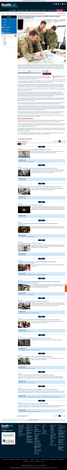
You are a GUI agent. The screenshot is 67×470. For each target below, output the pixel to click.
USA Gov (31, 461)
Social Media (6, 29)
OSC (42, 461)
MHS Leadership (20, 426)
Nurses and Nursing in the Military (41, 274)
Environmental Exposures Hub (36, 436)
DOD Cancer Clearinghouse (36, 429)
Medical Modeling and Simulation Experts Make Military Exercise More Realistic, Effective (38, 389)
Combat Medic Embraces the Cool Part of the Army (29, 243)
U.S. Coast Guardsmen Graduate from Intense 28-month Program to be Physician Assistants (38, 319)
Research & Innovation (37, 451)
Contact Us (20, 435)
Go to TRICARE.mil (61, 426)
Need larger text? (62, 13)
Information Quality (52, 459)
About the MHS (12, 10)
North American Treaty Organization (44, 82)
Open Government (60, 459)
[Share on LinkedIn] (46, 71)
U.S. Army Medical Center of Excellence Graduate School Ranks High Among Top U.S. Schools (39, 186)
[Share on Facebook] (43, 71)
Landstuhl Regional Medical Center (22, 102)
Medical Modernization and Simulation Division (34, 396)
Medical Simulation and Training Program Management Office (51, 396)
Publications (52, 442)
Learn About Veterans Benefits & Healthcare (61, 437)
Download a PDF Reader (44, 467)
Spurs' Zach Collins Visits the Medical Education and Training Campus (34, 338)
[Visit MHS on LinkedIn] (56, 4)
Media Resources (7, 32)
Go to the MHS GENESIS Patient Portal (61, 431)
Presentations (52, 440)
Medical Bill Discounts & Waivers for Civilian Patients (37, 447)
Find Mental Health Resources (61, 442)
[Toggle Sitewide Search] (64, 10)
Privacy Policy (11, 459)
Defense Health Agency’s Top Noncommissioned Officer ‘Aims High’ (33, 403)
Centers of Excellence (37, 443)
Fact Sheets (52, 431)
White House (37, 461)
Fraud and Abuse (24, 459)
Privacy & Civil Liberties (37, 449)
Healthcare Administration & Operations (36, 438)
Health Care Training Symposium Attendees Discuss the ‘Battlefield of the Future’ (36, 375)
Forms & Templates (53, 434)
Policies (51, 439)
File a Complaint (60, 450)
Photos (5, 22)
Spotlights (5, 43)
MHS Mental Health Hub (37, 433)
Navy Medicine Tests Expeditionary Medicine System (30, 205)
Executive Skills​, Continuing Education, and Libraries (29, 436)
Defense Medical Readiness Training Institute (25, 411)
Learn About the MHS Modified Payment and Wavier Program (61, 433)
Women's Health (36, 453)
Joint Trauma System (38, 85)
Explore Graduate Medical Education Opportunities (61, 447)
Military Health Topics (34, 10)
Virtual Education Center (30, 161)
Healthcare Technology (37, 444)
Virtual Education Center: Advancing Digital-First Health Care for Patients (34, 149)
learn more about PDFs (52, 467)
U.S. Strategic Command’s (40, 134)
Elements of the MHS (21, 427)
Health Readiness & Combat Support (37, 441)
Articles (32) (24, 143)
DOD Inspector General (43, 459)
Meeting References (53, 437)
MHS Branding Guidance (21, 434)
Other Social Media (47, 73)
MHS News (43, 10)
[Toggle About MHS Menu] (15, 10)
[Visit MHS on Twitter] (60, 4)
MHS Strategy (20, 429)
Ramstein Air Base (51, 107)
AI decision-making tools (30, 116)
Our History (20, 331)
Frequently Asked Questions (52, 436)
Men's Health (36, 452)
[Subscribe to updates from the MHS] (64, 4)
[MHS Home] (8, 428)
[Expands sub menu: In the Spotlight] (2, 27)
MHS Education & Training (22, 10)
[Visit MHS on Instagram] (54, 4)
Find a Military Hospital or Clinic (61, 428)
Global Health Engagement (31, 382)
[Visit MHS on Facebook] (58, 4)
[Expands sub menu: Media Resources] (2, 32)
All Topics (35, 427)
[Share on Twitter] (44, 71)
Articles (5, 19)
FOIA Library (52, 432)
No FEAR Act (18, 459)
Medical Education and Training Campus (24, 312)
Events (4, 39)
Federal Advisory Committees (20, 431)
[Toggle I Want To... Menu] (61, 10)
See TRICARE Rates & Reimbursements (61, 440)
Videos (5, 25)
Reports (51, 443)
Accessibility (31, 459)
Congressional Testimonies (52, 429)
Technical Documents (53, 445)
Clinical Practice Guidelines (52, 427)
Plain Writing (25, 461)
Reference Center (51, 10)
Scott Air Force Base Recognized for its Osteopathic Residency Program (34, 356)
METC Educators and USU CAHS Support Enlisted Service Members (33, 301)
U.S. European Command (25, 81)
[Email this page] (47, 71)
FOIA (36, 459)
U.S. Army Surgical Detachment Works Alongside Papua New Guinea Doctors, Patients (37, 168)
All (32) (19, 143)
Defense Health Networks (22, 236)
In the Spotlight (7, 27)
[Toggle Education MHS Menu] (28, 10)
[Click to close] (66, 285)
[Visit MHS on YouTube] (62, 4)
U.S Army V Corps (27, 100)
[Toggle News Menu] (45, 10)
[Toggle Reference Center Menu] (54, 10)
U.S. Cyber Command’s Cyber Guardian (46, 132)
